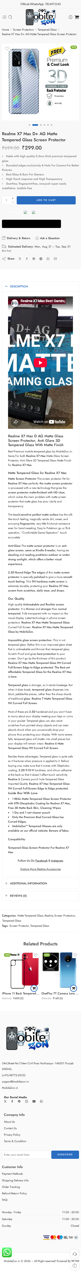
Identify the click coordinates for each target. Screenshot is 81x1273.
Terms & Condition (15, 1141)
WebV (75, 1261)
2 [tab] (35, 128)
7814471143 (53, 4)
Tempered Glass (47, 29)
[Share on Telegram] (40, 258)
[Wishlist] (7, 49)
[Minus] (13, 202)
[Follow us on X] (5, 1101)
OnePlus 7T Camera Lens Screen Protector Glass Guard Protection (60, 993)
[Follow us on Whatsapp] (41, 1101)
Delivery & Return (18, 238)
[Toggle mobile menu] (4, 17)
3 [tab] (41, 128)
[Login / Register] (70, 17)
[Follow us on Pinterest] (19, 1101)
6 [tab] (51, 128)
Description (19, 286)
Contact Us (10, 1128)
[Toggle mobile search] (10, 17)
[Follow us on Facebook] (12, 1101)
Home (5, 29)
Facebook (41, 860)
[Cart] (77, 17)
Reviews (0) (18, 896)
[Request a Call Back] (74, 1253)
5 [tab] (48, 128)
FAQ (4, 1200)
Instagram (57, 860)
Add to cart (46, 200)
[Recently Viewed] (74, 1265)
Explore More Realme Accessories (40, 869)
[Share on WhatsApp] (48, 258)
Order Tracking (11, 1187)
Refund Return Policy (14, 1193)
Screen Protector (19, 926)
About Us (9, 1122)
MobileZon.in (10, 1088)
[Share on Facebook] (26, 258)
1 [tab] (29, 128)
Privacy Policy (12, 1135)
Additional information (28, 883)
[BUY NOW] (31, 224)
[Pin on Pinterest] (33, 258)
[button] (34, 988)
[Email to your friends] (55, 258)
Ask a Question (49, 238)
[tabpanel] (40, 83)
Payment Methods (12, 1174)
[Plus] (13, 198)
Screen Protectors (23, 29)
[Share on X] (19, 258)
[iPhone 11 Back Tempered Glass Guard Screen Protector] (21, 970)
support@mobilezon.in (15, 1081)
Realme (49, 915)
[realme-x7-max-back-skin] (40, 82)
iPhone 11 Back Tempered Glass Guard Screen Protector (21, 993)
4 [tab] (44, 128)
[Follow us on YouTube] (34, 1101)
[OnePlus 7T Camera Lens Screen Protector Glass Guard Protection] (60, 970)
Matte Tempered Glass (30, 915)
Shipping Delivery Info (15, 1180)
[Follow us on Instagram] (26, 1101)
